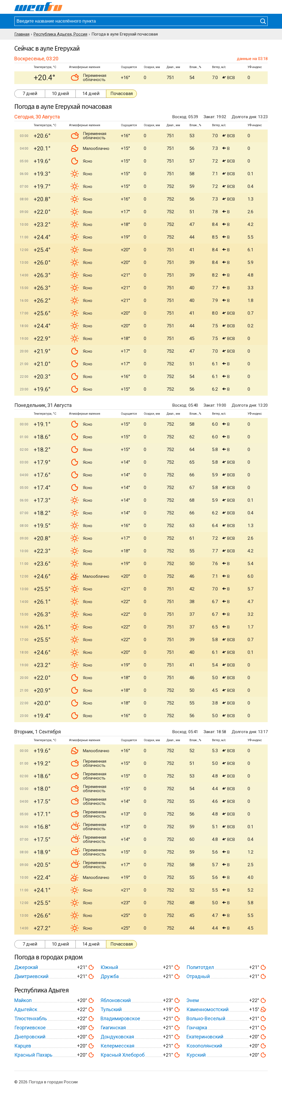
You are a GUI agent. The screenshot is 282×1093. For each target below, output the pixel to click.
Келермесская (117, 1046)
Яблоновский (116, 1000)
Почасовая (121, 93)
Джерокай (26, 967)
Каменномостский (207, 1009)
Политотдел (200, 967)
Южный (109, 967)
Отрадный (198, 976)
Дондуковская (117, 1037)
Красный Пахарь (33, 1055)
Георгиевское (30, 1027)
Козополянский (204, 1046)
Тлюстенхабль (30, 1018)
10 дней (60, 93)
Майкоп (23, 1000)
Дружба (110, 976)
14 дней (90, 93)
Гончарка (196, 1027)
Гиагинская (113, 1027)
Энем (192, 1000)
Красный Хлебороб (123, 1055)
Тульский (111, 1009)
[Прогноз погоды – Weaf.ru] (38, 7)
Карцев (22, 1046)
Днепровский (29, 1037)
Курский (196, 1055)
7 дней (30, 93)
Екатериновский (204, 1037)
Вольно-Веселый (205, 1018)
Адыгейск (25, 1009)
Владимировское (120, 1018)
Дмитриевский (31, 976)
